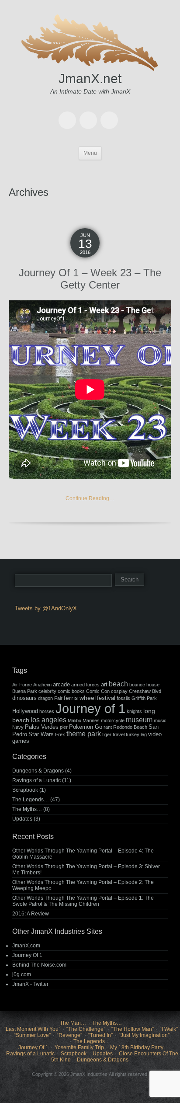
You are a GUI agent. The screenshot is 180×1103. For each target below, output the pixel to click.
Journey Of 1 (27, 955)
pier (64, 727)
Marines (91, 720)
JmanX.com (26, 946)
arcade (61, 685)
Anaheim (42, 684)
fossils (123, 698)
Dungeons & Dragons (38, 771)
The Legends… (30, 800)
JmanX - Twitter (30, 984)
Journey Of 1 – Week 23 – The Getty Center (90, 279)
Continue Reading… (90, 498)
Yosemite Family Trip (79, 1047)
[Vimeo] (110, 114)
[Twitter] (69, 114)
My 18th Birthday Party (136, 1047)
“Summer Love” (32, 1035)
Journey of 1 (90, 708)
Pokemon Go (85, 727)
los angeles (48, 720)
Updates (22, 819)
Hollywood (25, 711)
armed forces (85, 684)
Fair (58, 698)
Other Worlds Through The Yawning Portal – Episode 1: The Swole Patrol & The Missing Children (83, 901)
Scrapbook (25, 790)
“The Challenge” (85, 1029)
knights (134, 711)
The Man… (73, 1023)
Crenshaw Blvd (145, 691)
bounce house (144, 684)
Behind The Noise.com (39, 965)
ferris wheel (80, 697)
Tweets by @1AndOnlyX (46, 608)
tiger (106, 734)
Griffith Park (144, 698)
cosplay (119, 691)
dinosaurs (24, 698)
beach (118, 684)
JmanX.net (90, 78)
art (104, 685)
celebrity (47, 691)
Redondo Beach (130, 727)
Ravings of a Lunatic (36, 780)
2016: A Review (30, 914)
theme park (83, 734)
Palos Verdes (42, 727)
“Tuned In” (100, 1035)
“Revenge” (69, 1035)
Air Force (22, 684)
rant (108, 727)
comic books (71, 691)
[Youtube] (90, 114)
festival (106, 698)
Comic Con (98, 691)
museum (139, 720)
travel (119, 734)
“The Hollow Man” (132, 1029)
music (160, 720)
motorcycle (113, 720)
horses (46, 711)
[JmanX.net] (90, 41)
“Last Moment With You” (32, 1029)
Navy (18, 727)
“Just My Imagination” (144, 1035)
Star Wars (41, 734)
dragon (45, 698)
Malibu (74, 720)
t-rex (60, 734)
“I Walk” (169, 1029)
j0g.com (21, 974)
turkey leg (136, 734)
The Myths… (27, 809)
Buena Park (24, 691)
